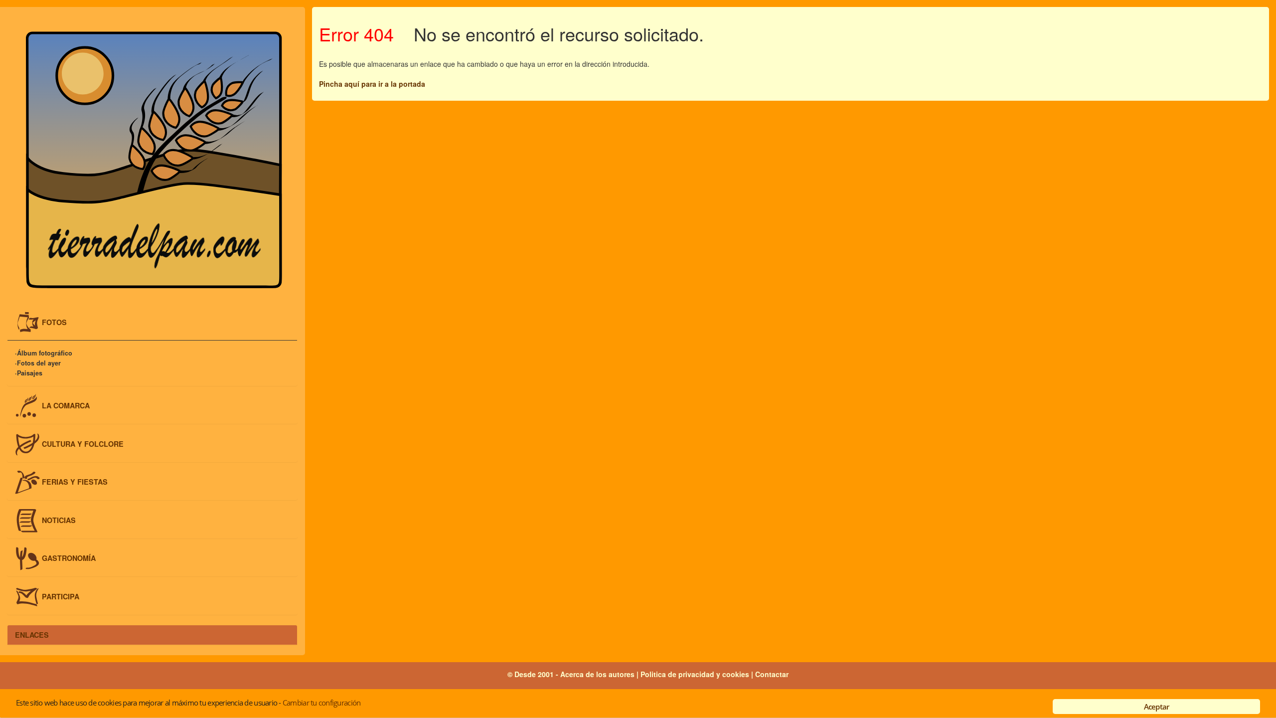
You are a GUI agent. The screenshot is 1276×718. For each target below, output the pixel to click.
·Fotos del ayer (38, 363)
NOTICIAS (59, 520)
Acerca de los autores (597, 674)
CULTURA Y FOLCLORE (83, 443)
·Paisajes (28, 373)
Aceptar (1156, 707)
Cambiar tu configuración (321, 703)
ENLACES (32, 635)
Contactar (772, 674)
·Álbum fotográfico (43, 353)
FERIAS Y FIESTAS (75, 482)
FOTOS (54, 322)
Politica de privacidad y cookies (695, 674)
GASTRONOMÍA (69, 558)
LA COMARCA (66, 405)
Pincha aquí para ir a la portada (372, 84)
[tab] (152, 322)
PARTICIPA (60, 596)
